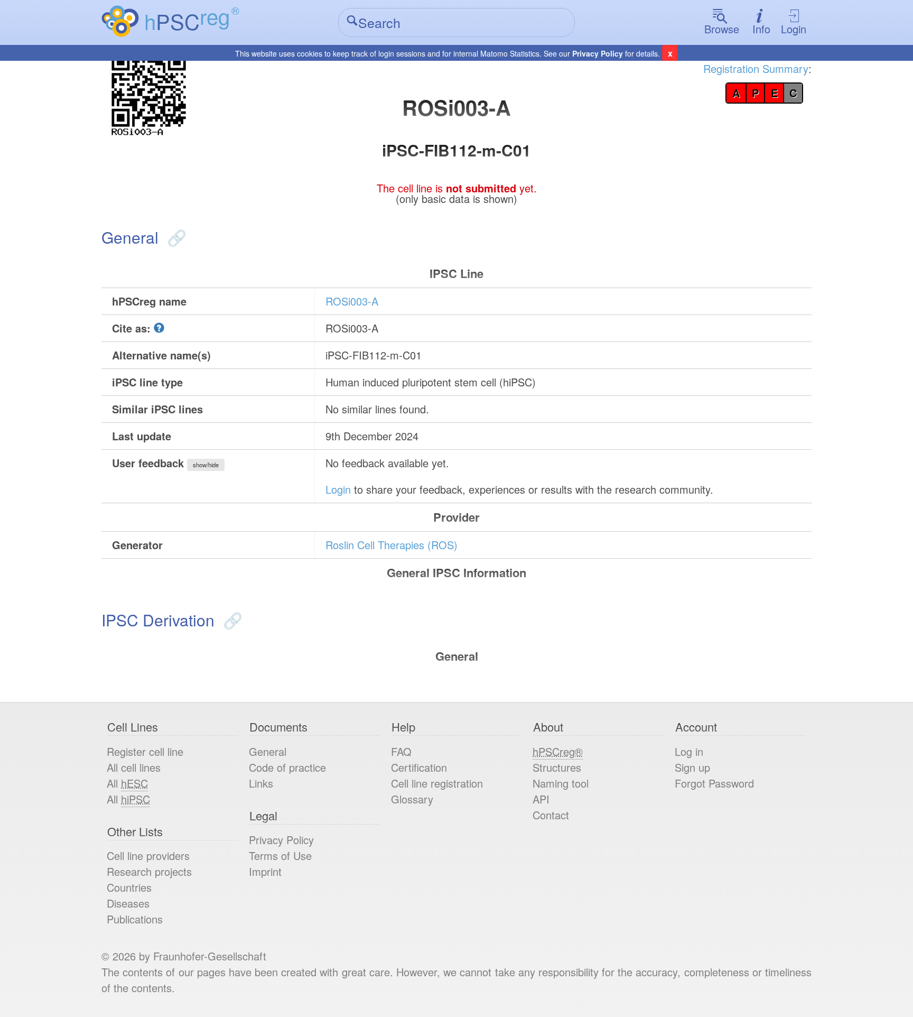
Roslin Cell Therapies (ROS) (391, 544)
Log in (689, 751)
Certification (419, 767)
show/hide (206, 464)
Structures (557, 767)
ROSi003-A (351, 301)
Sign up (692, 767)
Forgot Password (714, 783)
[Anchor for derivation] (231, 619)
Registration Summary (755, 68)
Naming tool (561, 783)
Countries (129, 887)
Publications (135, 919)
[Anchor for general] (175, 237)
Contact (551, 814)
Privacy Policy (597, 53)
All (127, 783)
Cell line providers (148, 855)
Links (261, 783)
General (267, 751)
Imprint (265, 871)
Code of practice (287, 767)
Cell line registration (437, 783)
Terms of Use (280, 855)
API (541, 799)
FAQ (401, 751)
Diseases (128, 903)
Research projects (149, 871)
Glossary (412, 799)
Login (793, 28)
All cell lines (134, 767)
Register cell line (145, 751)
